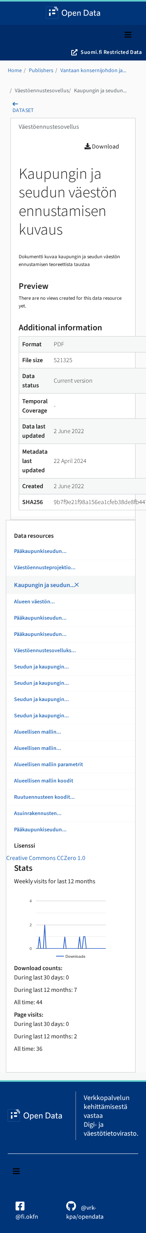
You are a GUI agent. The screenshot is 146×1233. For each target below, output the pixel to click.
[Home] (73, 13)
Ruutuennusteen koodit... (44, 797)
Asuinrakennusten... (38, 813)
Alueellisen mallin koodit (43, 781)
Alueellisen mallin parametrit (48, 764)
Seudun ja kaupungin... (41, 667)
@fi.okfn (27, 1216)
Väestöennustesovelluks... (45, 650)
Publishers (41, 70)
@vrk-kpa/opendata (85, 1212)
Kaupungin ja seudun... (100, 91)
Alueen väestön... (34, 602)
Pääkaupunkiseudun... (40, 551)
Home (15, 70)
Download (105, 146)
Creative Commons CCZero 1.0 (45, 858)
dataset (23, 110)
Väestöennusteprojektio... (45, 568)
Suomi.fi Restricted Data (111, 52)
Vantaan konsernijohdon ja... (93, 70)
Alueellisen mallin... (37, 732)
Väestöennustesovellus (42, 91)
